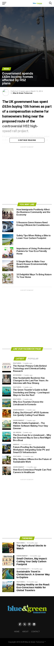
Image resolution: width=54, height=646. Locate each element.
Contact (35, 632)
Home (17, 632)
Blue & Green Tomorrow (22, 93)
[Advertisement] (27, 175)
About (25, 632)
